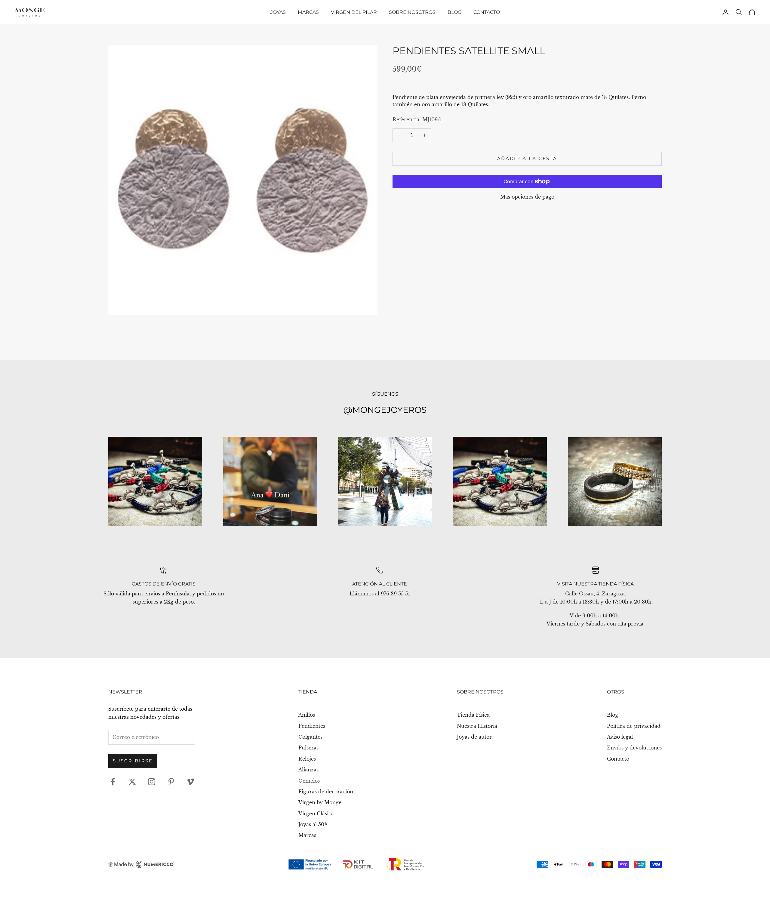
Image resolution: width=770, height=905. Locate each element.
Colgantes (310, 737)
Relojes (307, 759)
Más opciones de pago (527, 197)
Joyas (278, 12)
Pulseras (308, 748)
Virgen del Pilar (354, 12)
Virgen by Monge (319, 802)
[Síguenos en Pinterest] (171, 781)
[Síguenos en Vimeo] (190, 781)
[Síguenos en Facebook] (112, 781)
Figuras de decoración (325, 792)
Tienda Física (473, 715)
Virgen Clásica (316, 814)
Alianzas (308, 770)
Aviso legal (620, 737)
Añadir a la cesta (527, 158)
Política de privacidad (634, 726)
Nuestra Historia (477, 726)
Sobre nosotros (412, 12)
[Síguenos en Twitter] (132, 781)
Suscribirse (133, 761)
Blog (454, 12)
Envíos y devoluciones (634, 748)
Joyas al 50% (313, 824)
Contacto (486, 12)
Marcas (308, 12)
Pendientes (311, 726)
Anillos (306, 715)
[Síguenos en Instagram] (151, 781)
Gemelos (309, 781)
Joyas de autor (474, 737)
